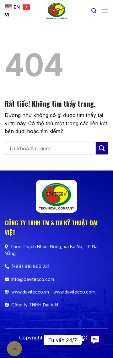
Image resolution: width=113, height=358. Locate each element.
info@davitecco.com (32, 279)
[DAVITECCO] (57, 11)
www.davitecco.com (74, 291)
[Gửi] (102, 148)
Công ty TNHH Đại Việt (34, 304)
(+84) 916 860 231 (30, 266)
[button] (93, 11)
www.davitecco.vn (30, 291)
